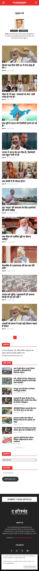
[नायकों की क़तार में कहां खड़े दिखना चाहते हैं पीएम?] (19, 312)
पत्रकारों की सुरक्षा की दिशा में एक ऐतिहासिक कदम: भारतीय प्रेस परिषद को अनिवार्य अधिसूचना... (25, 400)
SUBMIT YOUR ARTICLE (19, 499)
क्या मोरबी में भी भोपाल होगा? (13, 181)
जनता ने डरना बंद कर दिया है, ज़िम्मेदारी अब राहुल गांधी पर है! (18, 153)
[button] (36, 2)
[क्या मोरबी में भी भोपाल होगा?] (19, 170)
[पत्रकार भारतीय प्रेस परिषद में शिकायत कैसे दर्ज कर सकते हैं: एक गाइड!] (7, 420)
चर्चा (3, 119)
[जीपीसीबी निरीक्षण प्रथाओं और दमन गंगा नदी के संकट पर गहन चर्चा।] (7, 410)
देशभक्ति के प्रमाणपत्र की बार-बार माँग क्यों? (18, 267)
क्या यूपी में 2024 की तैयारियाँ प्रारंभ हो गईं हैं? (19, 124)
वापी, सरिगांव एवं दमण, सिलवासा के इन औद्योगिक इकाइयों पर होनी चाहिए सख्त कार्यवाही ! (25, 380)
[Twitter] (22, 551)
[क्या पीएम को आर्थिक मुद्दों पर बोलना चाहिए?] (19, 225)
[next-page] (23, 337)
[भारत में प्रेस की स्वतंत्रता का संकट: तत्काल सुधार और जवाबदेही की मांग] (7, 430)
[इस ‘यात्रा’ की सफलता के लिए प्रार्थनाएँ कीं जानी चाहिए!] (19, 196)
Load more (19, 447)
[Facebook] (11, 551)
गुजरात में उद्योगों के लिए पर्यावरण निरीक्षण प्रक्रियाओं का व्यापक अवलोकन (24, 439)
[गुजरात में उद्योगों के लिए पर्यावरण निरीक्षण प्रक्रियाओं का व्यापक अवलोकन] (7, 440)
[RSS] (17, 551)
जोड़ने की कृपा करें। (10, 479)
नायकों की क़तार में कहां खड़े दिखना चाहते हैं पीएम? (19, 325)
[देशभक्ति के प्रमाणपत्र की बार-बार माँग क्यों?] (19, 254)
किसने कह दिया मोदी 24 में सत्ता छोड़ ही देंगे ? (18, 66)
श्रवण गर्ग (4, 70)
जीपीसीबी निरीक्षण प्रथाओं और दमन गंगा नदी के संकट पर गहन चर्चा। (25, 409)
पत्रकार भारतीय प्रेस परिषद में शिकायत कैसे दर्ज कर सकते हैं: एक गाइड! (24, 420)
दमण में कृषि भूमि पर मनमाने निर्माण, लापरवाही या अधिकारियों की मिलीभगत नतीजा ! (24, 370)
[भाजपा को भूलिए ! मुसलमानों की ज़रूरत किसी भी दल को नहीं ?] (19, 283)
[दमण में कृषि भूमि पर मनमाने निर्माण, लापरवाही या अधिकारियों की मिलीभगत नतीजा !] (7, 370)
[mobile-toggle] (3, 2)
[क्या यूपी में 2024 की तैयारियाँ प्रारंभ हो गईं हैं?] (19, 112)
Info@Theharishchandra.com (23, 538)
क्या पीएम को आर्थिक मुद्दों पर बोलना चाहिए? (16, 238)
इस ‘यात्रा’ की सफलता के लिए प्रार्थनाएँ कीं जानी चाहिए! (18, 209)
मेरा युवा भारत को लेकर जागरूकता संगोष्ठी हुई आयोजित (24, 390)
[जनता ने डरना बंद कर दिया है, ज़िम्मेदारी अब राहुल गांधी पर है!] (19, 141)
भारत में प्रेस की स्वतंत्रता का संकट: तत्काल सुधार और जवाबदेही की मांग (25, 429)
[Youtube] (28, 551)
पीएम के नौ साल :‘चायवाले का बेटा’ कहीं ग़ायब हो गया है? (18, 95)
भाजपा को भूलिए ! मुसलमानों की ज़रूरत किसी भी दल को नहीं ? (18, 296)
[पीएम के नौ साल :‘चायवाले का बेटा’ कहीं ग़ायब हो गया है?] (19, 83)
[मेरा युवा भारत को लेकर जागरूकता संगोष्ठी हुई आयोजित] (7, 391)
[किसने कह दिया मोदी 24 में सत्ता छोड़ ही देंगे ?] (19, 54)
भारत (3, 61)
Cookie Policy (10, 563)
